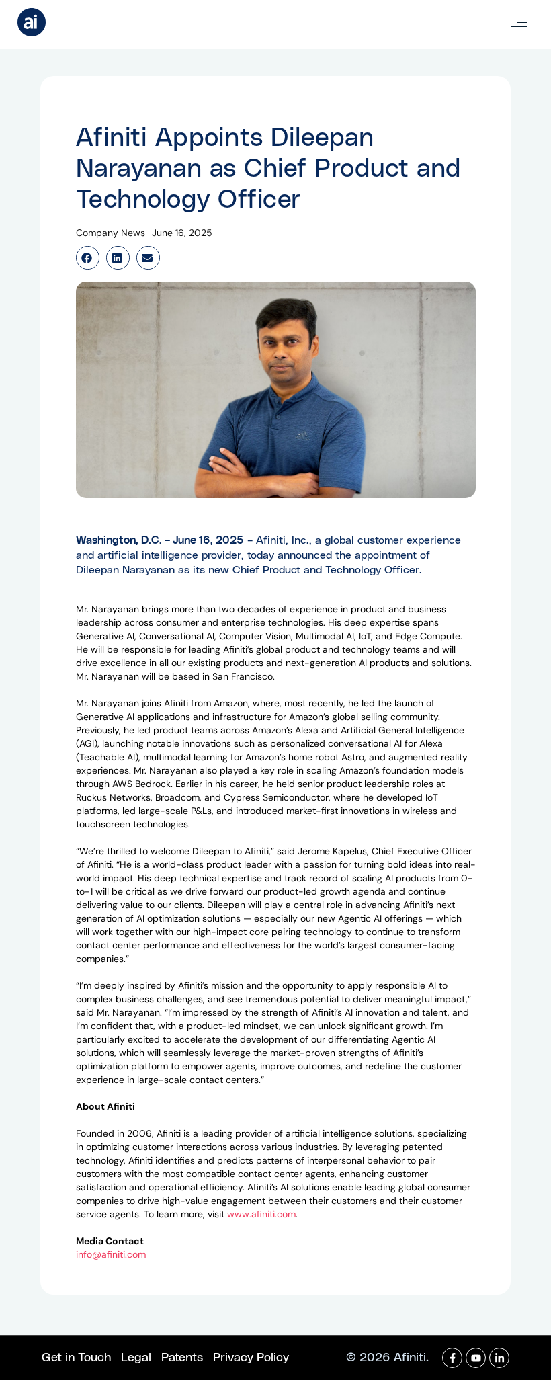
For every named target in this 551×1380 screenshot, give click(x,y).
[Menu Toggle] (519, 24)
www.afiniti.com (261, 1214)
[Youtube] (476, 1358)
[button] (87, 258)
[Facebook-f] (452, 1358)
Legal (136, 1358)
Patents (182, 1358)
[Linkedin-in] (499, 1358)
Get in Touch (76, 1358)
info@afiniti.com (111, 1254)
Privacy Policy (251, 1358)
